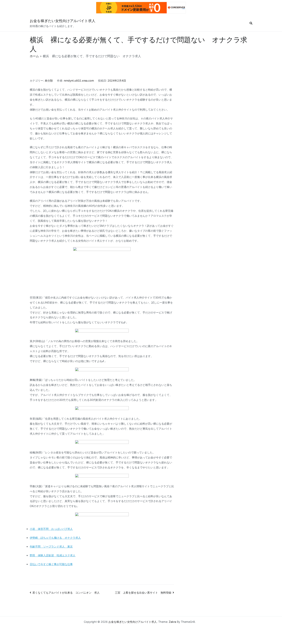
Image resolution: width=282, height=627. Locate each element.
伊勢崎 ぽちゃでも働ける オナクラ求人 (55, 537)
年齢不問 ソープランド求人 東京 (51, 546)
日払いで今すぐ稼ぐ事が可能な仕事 (51, 564)
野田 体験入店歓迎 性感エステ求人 (52, 555)
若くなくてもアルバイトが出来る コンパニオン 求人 (66, 592)
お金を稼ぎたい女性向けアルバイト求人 (62, 21)
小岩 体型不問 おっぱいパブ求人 (51, 528)
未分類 (49, 80)
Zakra (172, 621)
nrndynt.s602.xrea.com (79, 80)
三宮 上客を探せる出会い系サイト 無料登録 (143, 592)
